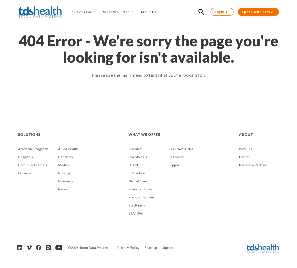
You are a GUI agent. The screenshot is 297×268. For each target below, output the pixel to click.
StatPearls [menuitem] (136, 205)
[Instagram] (48, 247)
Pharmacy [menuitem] (65, 181)
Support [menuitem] (175, 165)
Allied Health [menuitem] (68, 149)
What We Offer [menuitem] (116, 12)
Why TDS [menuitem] (246, 149)
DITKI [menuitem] (133, 165)
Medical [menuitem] (64, 165)
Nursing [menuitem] (64, 173)
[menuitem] (78, 134)
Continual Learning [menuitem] (33, 165)
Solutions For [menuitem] (81, 12)
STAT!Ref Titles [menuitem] (181, 149)
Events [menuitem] (244, 157)
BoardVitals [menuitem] (137, 157)
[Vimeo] (29, 247)
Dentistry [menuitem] (65, 157)
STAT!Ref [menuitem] (135, 213)
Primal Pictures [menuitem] (140, 189)
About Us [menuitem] (148, 12)
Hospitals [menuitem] (25, 157)
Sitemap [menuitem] (151, 248)
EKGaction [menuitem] (136, 173)
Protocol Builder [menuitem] (141, 197)
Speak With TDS (256, 12)
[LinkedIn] (19, 247)
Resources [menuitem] (177, 157)
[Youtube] (59, 247)
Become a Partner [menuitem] (253, 165)
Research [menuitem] (65, 189)
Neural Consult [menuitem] (140, 181)
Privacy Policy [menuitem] (128, 248)
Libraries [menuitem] (25, 173)
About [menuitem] (246, 134)
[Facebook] (38, 247)
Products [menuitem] (135, 149)
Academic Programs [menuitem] (33, 149)
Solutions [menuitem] (29, 134)
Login (219, 12)
